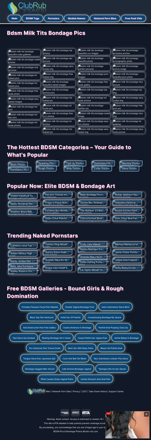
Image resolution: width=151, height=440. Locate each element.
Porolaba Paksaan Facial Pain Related (40, 307)
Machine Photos (131, 163)
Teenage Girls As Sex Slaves (112, 369)
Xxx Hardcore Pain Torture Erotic (45, 348)
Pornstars (53, 18)
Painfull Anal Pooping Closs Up (113, 327)
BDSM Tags (32, 18)
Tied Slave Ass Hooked (24, 338)
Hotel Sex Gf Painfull (70, 317)
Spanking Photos (47, 163)
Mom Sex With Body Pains (80, 348)
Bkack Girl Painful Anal (111, 348)
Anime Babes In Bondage (126, 338)
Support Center (116, 391)
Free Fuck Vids (133, 18)
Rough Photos (46, 168)
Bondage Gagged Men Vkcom (39, 369)
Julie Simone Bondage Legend (76, 369)
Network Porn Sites (105, 18)
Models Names (76, 18)
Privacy (76, 391)
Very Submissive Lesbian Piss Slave (111, 358)
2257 (84, 391)
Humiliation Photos (21, 169)
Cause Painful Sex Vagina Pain (92, 338)
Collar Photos (101, 168)
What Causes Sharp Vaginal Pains (57, 379)
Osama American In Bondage (77, 327)
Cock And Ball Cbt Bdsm (74, 358)
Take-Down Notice (98, 391)
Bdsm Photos (18, 164)
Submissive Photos (104, 163)
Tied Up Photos (75, 163)
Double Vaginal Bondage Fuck (79, 307)
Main (14, 18)
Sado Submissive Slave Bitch (115, 307)
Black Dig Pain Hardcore (41, 317)
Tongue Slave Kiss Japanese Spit (39, 358)
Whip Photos (73, 168)
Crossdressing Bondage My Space (104, 317)
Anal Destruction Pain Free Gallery (39, 327)
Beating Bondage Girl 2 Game (56, 338)
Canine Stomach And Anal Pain (95, 379)
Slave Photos (129, 168)
